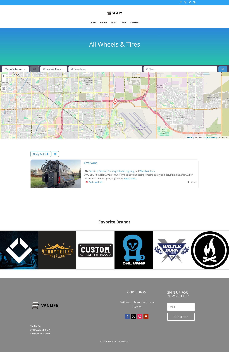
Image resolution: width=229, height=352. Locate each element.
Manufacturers (144, 302)
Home (93, 23)
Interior (121, 171)
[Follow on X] (133, 316)
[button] (34, 174)
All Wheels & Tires (114, 44)
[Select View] (55, 154)
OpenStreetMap (211, 137)
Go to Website (96, 182)
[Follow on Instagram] (139, 316)
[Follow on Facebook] (127, 316)
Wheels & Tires (147, 171)
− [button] (4, 79)
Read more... (130, 178)
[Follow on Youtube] (145, 316)
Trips (123, 23)
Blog (113, 23)
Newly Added (40, 154)
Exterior (103, 171)
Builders (125, 302)
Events (134, 23)
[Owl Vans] (115, 101)
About (103, 23)
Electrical (93, 171)
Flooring (112, 171)
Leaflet (190, 137)
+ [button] (4, 75)
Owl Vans (91, 163)
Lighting (130, 171)
